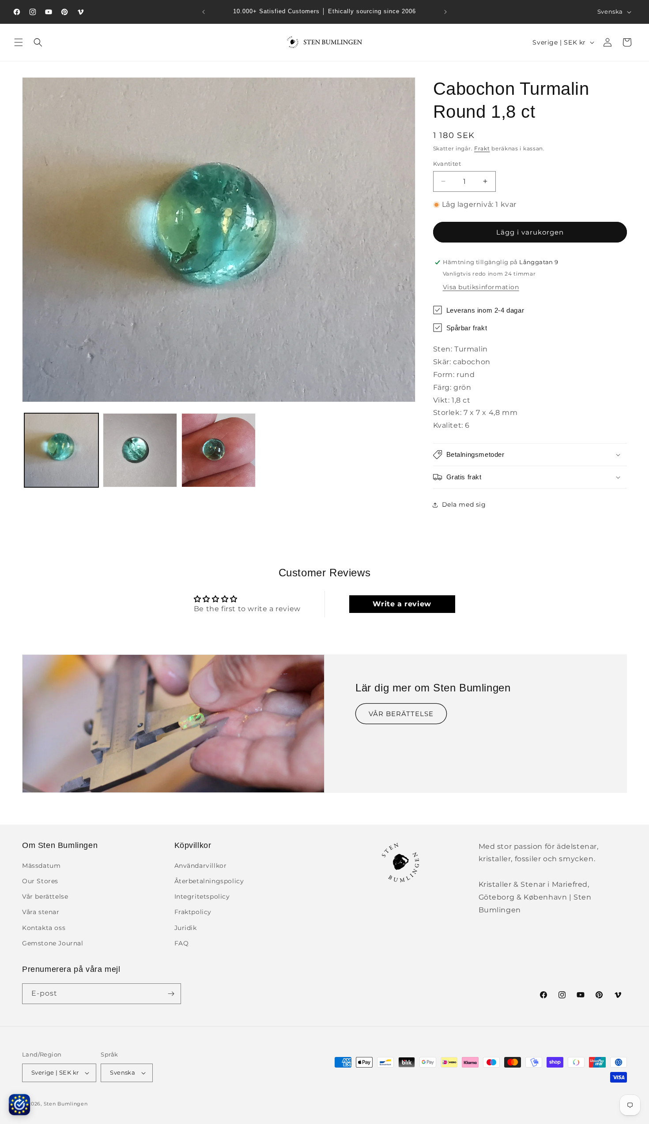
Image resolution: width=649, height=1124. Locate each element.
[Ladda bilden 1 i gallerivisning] (61, 450)
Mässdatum (41, 866)
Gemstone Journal (52, 943)
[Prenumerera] (171, 993)
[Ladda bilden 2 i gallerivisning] (140, 450)
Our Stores (40, 881)
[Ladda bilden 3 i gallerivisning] (218, 450)
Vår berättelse (45, 896)
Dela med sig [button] (464, 504)
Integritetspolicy (202, 896)
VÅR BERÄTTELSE (401, 713)
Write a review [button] (402, 604)
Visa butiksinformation (481, 287)
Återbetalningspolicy (209, 881)
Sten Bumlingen (66, 1104)
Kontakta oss (43, 928)
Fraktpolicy (193, 912)
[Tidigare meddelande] (203, 12)
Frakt (482, 148)
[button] (18, 42)
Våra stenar (41, 912)
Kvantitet (447, 163)
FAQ (181, 943)
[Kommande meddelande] (445, 12)
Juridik (185, 928)
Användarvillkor (200, 866)
